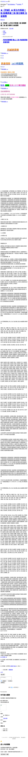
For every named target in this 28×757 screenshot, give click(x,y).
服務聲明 (14, 738)
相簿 (4, 31)
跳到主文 (3, 19)
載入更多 (2, 674)
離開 (7, 754)
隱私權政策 (23, 737)
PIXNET (6, 737)
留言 (15, 666)
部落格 (4, 32)
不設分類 (11, 28)
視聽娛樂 (11, 669)
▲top (2, 672)
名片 (4, 34)
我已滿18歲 (3, 754)
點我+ (13, 85)
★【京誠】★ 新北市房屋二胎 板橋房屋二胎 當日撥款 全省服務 (14, 13)
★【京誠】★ (4, 657)
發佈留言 (2, 682)
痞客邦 (12, 666)
